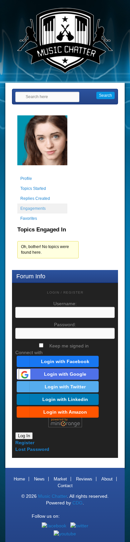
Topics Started (33, 188)
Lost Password (32, 449)
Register (24, 442)
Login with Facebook (65, 361)
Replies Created (35, 198)
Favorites (28, 218)
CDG (77, 502)
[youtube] (65, 534)
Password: (65, 324)
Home (19, 479)
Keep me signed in (69, 345)
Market (60, 479)
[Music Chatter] (65, 71)
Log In (24, 435)
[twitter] (79, 526)
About (107, 479)
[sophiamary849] (42, 170)
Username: (65, 303)
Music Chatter (52, 496)
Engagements (33, 208)
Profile (26, 178)
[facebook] (54, 526)
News (39, 479)
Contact (65, 485)
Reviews (84, 479)
